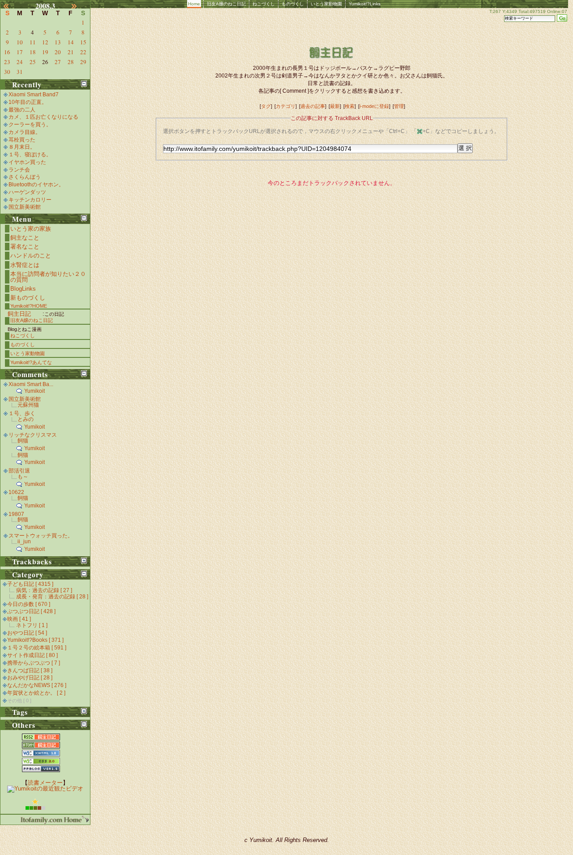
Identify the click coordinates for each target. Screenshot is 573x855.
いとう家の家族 (30, 228)
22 (83, 52)
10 (20, 42)
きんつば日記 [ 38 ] (29, 670)
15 (83, 42)
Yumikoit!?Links (365, 3)
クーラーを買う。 (30, 124)
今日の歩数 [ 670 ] (28, 604)
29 (83, 62)
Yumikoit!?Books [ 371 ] (35, 640)
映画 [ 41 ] (19, 619)
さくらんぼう (25, 177)
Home (194, 3)
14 (71, 42)
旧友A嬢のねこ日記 (226, 3)
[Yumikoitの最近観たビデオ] (45, 788)
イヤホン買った (27, 162)
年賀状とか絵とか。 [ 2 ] (36, 693)
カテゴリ (285, 106)
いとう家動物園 (326, 3)
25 (33, 62)
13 (58, 42)
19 (45, 52)
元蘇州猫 (28, 405)
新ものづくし (27, 297)
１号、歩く (22, 413)
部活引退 (19, 471)
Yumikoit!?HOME (28, 306)
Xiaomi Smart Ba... (31, 384)
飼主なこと (24, 237)
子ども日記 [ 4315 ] (30, 584)
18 (33, 52)
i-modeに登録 (374, 106)
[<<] (11, 5)
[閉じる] (84, 83)
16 (7, 52)
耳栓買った (22, 140)
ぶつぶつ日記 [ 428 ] (31, 611)
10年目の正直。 (28, 102)
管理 (399, 106)
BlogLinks (23, 288)
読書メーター (45, 782)
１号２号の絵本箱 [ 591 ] (36, 647)
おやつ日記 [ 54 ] (27, 633)
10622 (16, 492)
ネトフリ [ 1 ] (31, 625)
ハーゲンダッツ (27, 192)
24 (20, 62)
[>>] (79, 5)
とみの (25, 419)
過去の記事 (312, 106)
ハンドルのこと (30, 255)
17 (20, 52)
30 (7, 72)
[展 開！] (84, 560)
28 (71, 62)
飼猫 (22, 441)
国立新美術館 (25, 207)
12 (45, 42)
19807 (16, 514)
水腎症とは (24, 265)
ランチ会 (19, 170)
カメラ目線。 (25, 132)
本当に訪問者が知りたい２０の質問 (48, 277)
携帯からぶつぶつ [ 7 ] (33, 663)
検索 (350, 106)
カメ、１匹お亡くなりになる (43, 117)
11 (33, 42)
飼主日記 (19, 313)
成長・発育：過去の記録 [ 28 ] (52, 596)
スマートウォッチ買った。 (41, 536)
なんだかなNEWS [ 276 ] (36, 685)
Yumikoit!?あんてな (31, 362)
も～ (22, 476)
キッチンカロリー (30, 200)
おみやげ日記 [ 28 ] (29, 678)
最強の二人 (22, 110)
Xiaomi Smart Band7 (34, 94)
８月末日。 (22, 147)
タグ (266, 106)
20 (58, 52)
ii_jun (24, 541)
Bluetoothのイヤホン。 (36, 184)
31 (20, 72)
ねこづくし (263, 3)
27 (58, 62)
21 (71, 52)
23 (7, 62)
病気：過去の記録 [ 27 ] (44, 590)
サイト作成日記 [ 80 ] (32, 655)
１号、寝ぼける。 (30, 154)
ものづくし (293, 3)
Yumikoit (34, 391)
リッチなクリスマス (33, 435)
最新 (335, 106)
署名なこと (24, 246)
